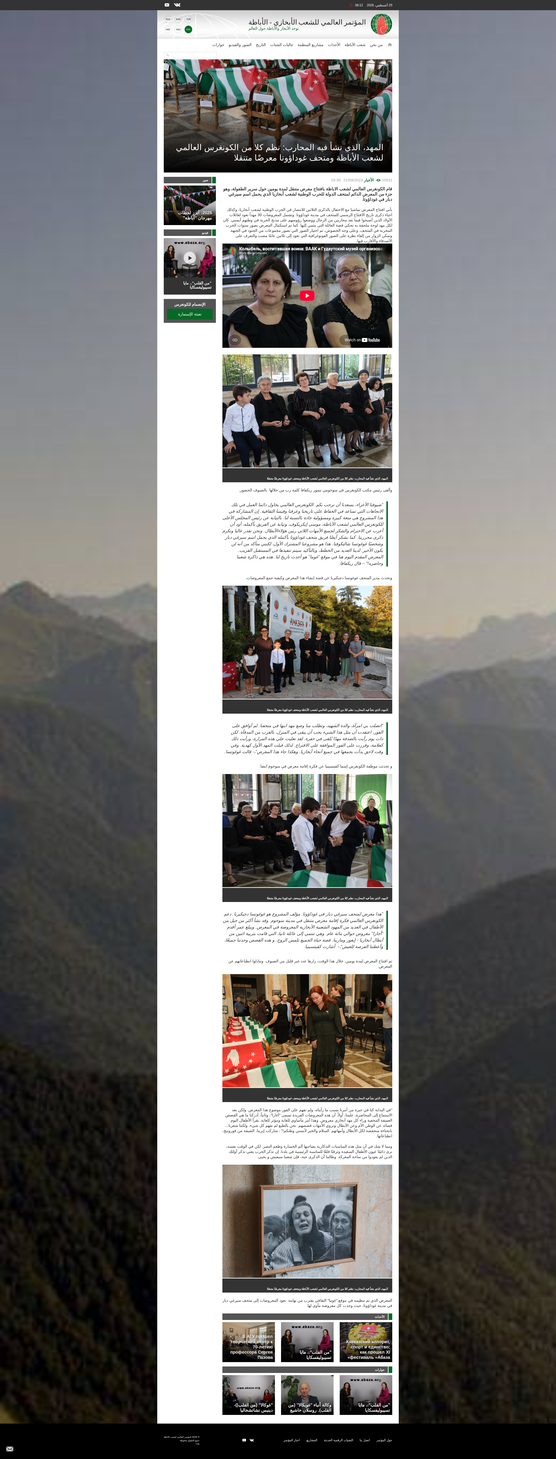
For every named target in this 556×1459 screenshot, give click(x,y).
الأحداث (334, 45)
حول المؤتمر (384, 1440)
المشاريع (311, 1440)
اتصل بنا (365, 1440)
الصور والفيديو (240, 45)
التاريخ (261, 45)
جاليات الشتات (281, 45)
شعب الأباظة (355, 45)
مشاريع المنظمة (311, 45)
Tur (188, 19)
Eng (178, 19)
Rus (168, 19)
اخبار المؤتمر (292, 1440)
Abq (178, 29)
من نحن (376, 45)
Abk (168, 29)
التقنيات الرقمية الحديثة (338, 1440)
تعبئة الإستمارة (190, 314)
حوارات (218, 45)
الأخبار (369, 180)
